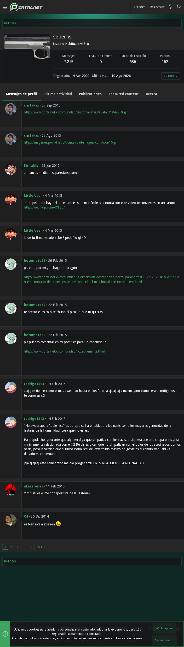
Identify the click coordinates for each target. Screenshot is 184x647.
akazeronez (33, 486)
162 (165, 61)
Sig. (40, 547)
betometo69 (34, 260)
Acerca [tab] (151, 94)
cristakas (31, 105)
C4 (26, 516)
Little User (33, 196)
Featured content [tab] (124, 94)
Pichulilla (31, 165)
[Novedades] (171, 7)
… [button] (23, 547)
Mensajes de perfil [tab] (21, 94)
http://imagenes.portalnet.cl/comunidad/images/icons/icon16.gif (71, 142)
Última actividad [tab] (58, 94)
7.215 (68, 61)
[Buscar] (179, 7)
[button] (5, 7)
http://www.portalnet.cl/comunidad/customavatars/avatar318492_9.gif (76, 112)
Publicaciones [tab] (90, 94)
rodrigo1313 (34, 384)
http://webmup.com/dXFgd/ (44, 207)
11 (30, 547)
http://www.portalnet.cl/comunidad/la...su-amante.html (64, 351)
